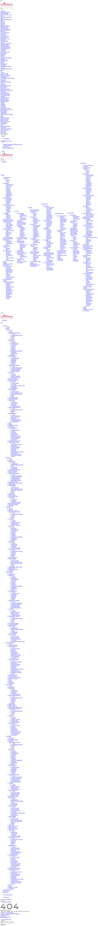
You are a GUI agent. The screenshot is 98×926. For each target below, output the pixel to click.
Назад (8, 326)
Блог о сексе (3, 916)
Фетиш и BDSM (15, 391)
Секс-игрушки (12, 574)
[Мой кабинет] (1, 321)
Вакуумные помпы (15, 792)
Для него (11, 460)
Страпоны (13, 374)
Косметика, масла (15, 415)
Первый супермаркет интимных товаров (10, 913)
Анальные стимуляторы (16, 367)
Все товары (11, 738)
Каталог (8, 328)
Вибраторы (13, 342)
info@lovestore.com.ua (6, 140)
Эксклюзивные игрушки (16, 335)
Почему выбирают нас (6, 917)
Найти (2, 924)
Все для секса (12, 687)
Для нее (10, 331)
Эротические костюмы (16, 444)
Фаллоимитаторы (15, 358)
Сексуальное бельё (15, 430)
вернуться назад (4, 912)
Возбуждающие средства (16, 409)
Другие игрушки (15, 383)
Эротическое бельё (13, 644)
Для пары (11, 509)
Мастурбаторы (14, 463)
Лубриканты (14, 402)
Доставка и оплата (5, 914)
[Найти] (2, 9)
